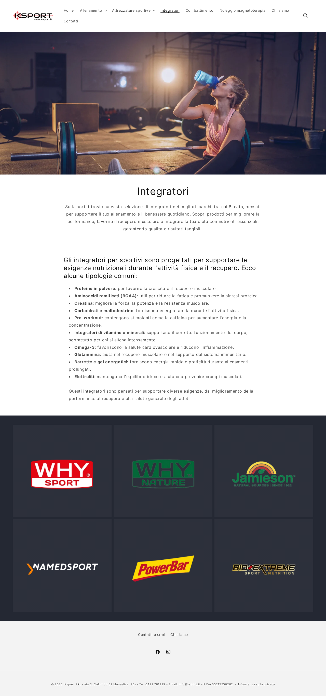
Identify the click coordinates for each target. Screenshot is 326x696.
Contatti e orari (151, 634)
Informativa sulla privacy (256, 684)
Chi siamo (179, 634)
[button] (93, 10)
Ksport (69, 684)
